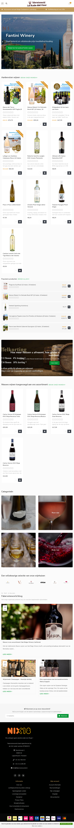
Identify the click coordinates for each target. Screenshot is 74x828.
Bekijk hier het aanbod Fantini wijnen (20, 48)
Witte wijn (4, 534)
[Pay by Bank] (31, 818)
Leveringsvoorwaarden (19, 794)
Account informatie (55, 785)
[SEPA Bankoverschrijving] (37, 818)
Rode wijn (41, 534)
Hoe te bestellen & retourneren (19, 806)
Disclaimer (19, 797)
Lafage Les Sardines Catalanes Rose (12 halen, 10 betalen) (12, 158)
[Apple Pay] (48, 818)
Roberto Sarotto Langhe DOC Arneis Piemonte (35, 157)
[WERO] (15, 818)
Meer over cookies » (37, 826)
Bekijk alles (23, 279)
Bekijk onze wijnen (28, 77)
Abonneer (63, 716)
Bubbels (3, 496)
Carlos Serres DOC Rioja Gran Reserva (60, 415)
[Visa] (59, 818)
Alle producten (54, 797)
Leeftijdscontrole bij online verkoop (19, 788)
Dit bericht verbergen (66, 823)
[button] (2, 42)
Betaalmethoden (19, 803)
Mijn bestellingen (55, 788)
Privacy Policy (19, 800)
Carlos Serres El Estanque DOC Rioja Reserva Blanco (36, 415)
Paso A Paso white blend (11, 205)
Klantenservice (19, 809)
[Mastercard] (64, 818)
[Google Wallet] (42, 818)
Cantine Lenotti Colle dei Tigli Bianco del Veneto (11, 255)
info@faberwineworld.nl (20, 768)
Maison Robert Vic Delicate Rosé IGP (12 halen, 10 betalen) (36, 109)
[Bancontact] (20, 818)
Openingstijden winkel (19, 791)
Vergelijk (54, 794)
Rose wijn (41, 496)
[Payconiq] (26, 818)
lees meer (54, 363)
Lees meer (7, 654)
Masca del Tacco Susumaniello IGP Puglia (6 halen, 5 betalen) (12, 109)
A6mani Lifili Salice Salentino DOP (58, 157)
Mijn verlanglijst (55, 791)
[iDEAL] (9, 818)
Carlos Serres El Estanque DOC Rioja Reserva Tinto (12, 415)
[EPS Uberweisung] (53, 818)
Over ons (19, 785)
